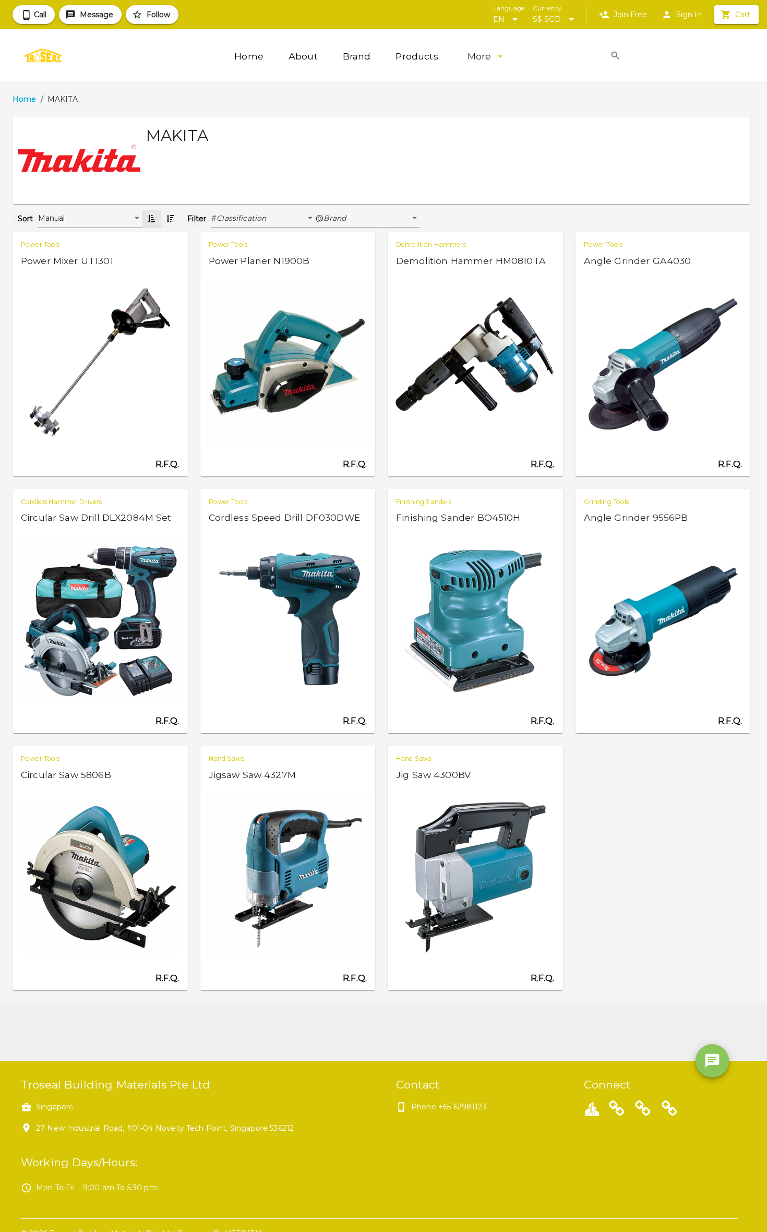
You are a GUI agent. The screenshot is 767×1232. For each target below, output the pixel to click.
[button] (266, 218)
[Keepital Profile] (592, 1108)
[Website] (617, 1110)
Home (25, 99)
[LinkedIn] (669, 1110)
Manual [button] (51, 218)
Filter (196, 218)
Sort (25, 218)
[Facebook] (643, 1110)
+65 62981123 (462, 1106)
